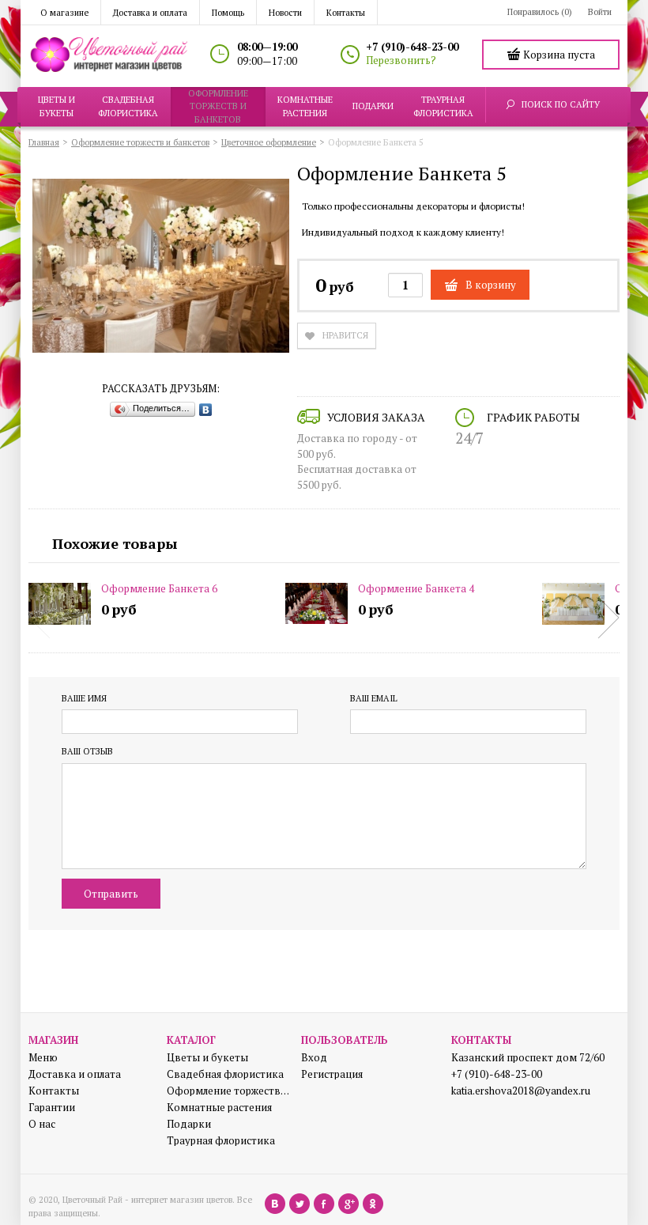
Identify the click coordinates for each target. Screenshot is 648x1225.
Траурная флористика (221, 1141)
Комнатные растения (219, 1107)
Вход (314, 1058)
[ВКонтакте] (206, 409)
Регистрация (332, 1074)
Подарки (189, 1124)
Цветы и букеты (207, 1058)
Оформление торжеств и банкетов (228, 1091)
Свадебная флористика (225, 1074)
